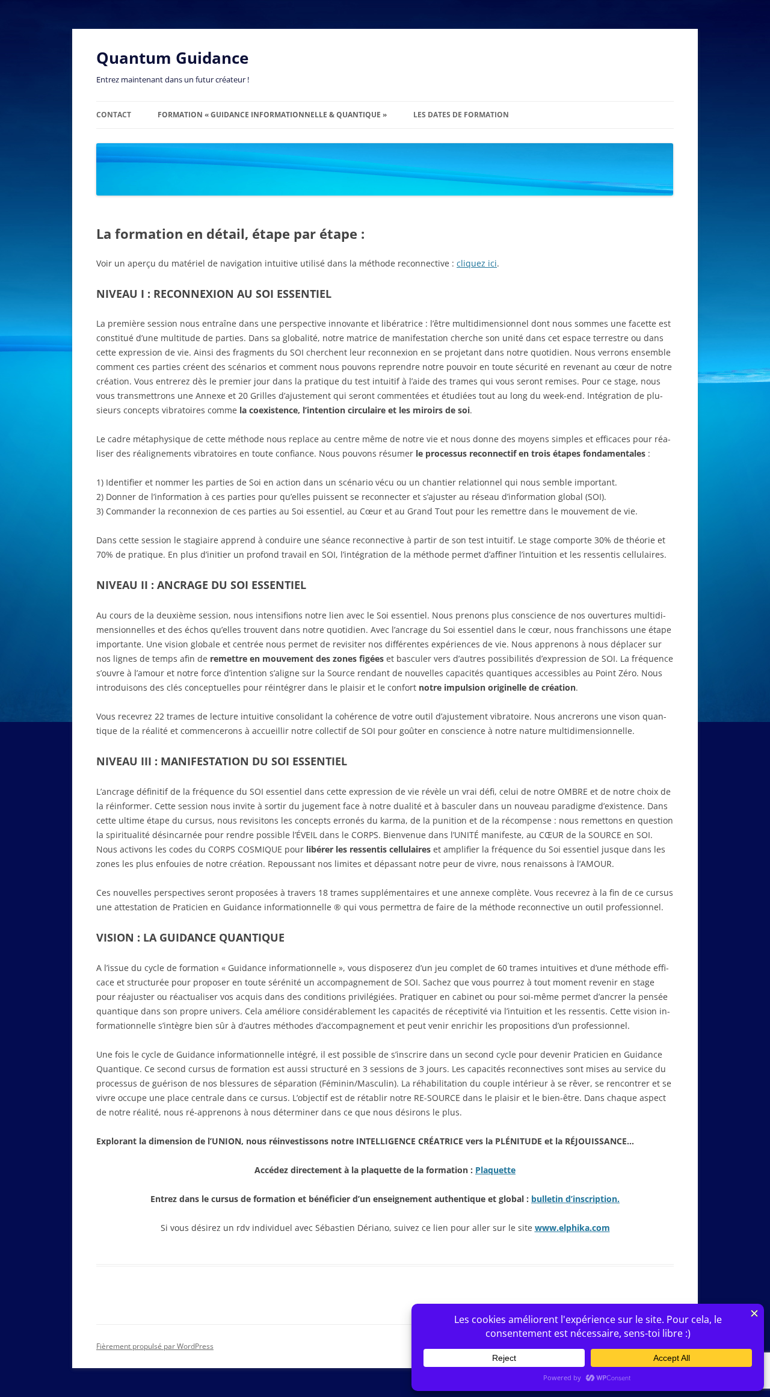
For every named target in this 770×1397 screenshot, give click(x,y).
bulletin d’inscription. (575, 1198)
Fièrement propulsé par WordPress (155, 1346)
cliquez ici (477, 263)
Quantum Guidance (172, 58)
